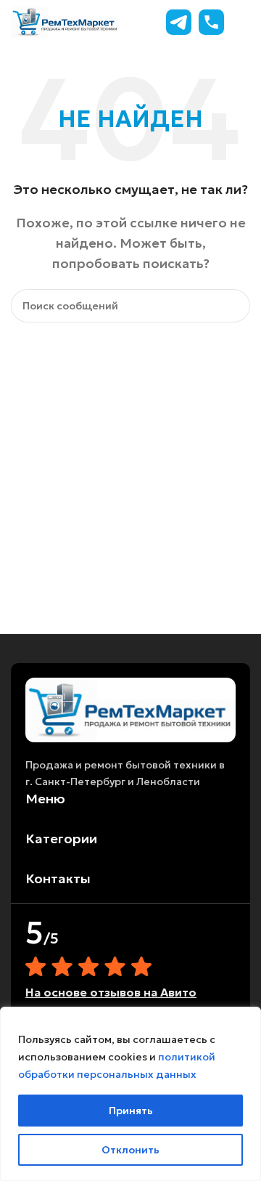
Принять (131, 1110)
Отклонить (131, 1149)
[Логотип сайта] (65, 20)
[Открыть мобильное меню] (244, 21)
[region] (130, 1094)
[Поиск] (233, 305)
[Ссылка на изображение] (130, 709)
